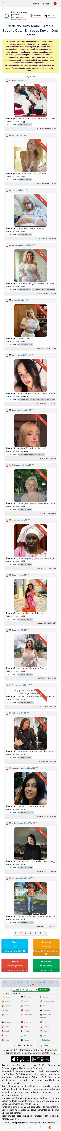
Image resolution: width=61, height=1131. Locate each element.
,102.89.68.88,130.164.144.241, (32, 454)
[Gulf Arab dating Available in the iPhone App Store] (21, 1057)
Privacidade (51, 1050)
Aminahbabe (22, 410)
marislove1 (28, 768)
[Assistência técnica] (50, 1127)
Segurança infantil (31, 1053)
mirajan (19, 190)
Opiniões (44, 1045)
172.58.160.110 (38, 290)
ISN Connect (30, 1122)
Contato (45, 1053)
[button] (3, 3)
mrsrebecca (23, 465)
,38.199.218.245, (26, 922)
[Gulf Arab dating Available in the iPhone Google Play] (40, 1057)
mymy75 (20, 713)
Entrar (46, 3)
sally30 (27, 245)
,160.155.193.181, (26, 812)
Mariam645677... (24, 823)
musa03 (20, 80)
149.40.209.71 (25, 125)
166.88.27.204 (25, 180)
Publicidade (26, 1050)
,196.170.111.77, (25, 509)
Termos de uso (13, 1053)
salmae (20, 575)
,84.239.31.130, (26, 345)
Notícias (17, 1045)
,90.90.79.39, (25, 757)
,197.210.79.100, (26, 867)
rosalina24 (22, 878)
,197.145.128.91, (26, 619)
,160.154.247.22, (26, 703)
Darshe (21, 300)
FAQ (53, 1053)
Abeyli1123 (22, 355)
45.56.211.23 (25, 290)
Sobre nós (38, 1050)
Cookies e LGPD (10, 1050)
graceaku (20, 520)
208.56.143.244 (52, 290)
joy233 (23, 685)
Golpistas (27, 1045)
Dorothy (22, 135)
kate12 (20, 630)
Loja (36, 1045)
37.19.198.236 (25, 235)
